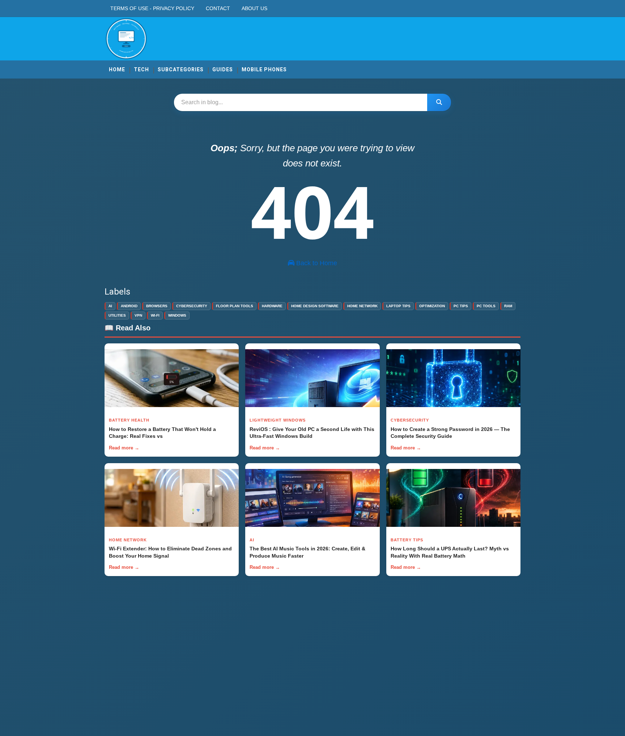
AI (110, 306)
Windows (177, 315)
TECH (141, 69)
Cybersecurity (191, 306)
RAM (508, 306)
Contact (218, 8)
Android (129, 306)
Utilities (117, 315)
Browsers (156, 306)
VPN (138, 315)
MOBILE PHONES (264, 69)
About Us (254, 8)
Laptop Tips (398, 306)
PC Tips (461, 306)
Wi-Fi (155, 315)
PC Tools (486, 306)
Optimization (432, 306)
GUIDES (222, 69)
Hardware (272, 306)
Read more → (124, 448)
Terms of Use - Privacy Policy (152, 8)
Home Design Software (315, 306)
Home (117, 69)
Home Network (362, 306)
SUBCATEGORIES (181, 69)
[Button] (439, 102)
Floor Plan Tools (234, 306)
